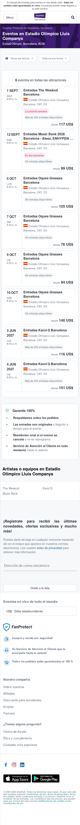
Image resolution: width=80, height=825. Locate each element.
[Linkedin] (22, 765)
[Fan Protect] (18, 627)
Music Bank (10, 493)
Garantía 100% (24, 410)
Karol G (48, 488)
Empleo (8, 706)
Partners (9, 713)
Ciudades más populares (20, 744)
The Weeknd (11, 488)
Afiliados (9, 693)
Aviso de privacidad (58, 794)
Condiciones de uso (36, 794)
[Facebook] (5, 765)
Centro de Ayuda (14, 731)
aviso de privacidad (49, 548)
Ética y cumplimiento (17, 738)
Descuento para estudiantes (22, 700)
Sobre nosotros (13, 686)
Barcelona (46, 28)
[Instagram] (13, 765)
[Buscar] (73, 17)
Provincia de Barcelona (26, 28)
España (6, 28)
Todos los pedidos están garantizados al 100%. (38, 4)
